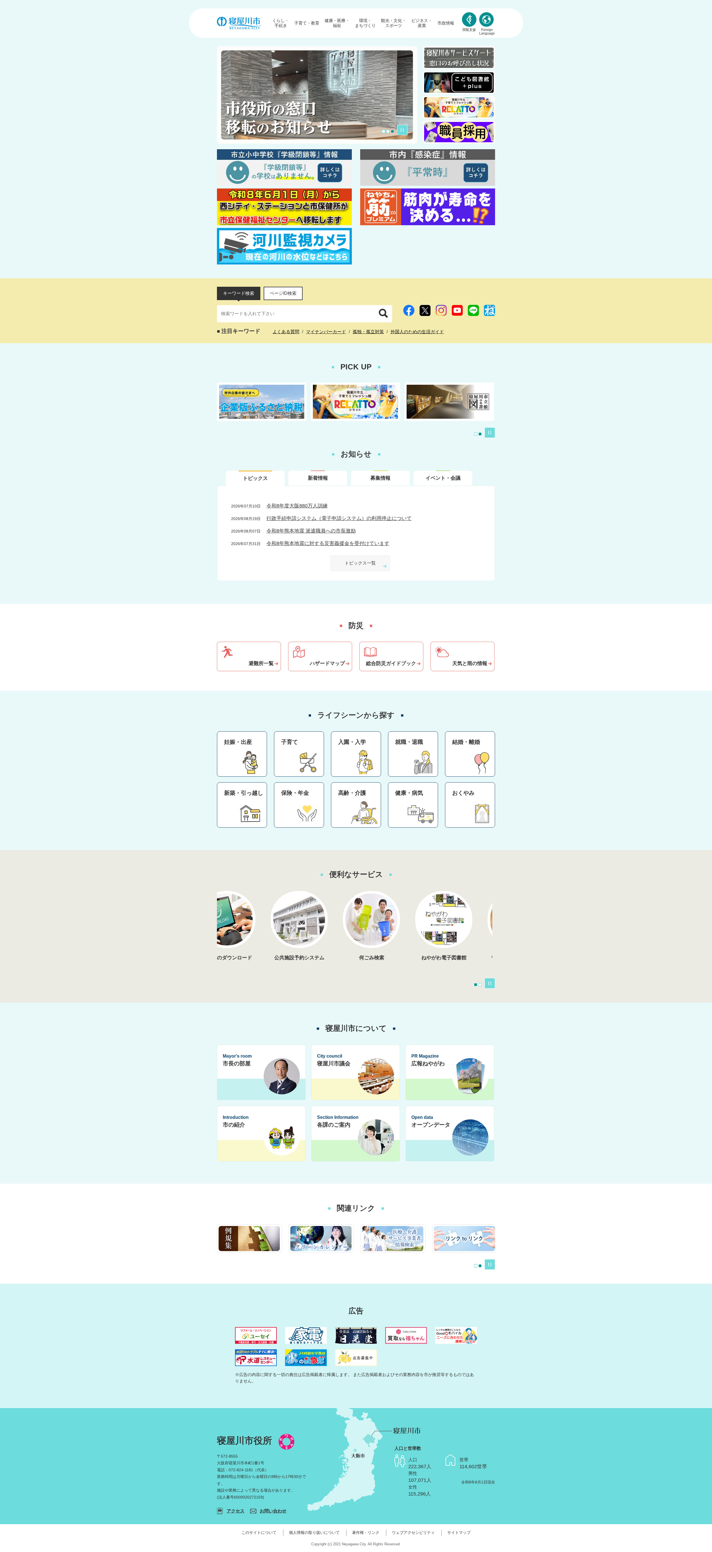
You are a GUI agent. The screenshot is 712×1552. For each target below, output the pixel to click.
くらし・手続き (280, 23)
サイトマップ (459, 1532)
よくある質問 (286, 331)
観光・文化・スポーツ (393, 23)
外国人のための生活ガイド (417, 331)
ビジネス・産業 (421, 23)
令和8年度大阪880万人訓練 (297, 506)
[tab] (238, 293)
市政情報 (445, 23)
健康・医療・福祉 (337, 23)
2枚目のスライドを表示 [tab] (388, 131)
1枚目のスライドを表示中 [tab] (475, 434)
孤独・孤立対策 (368, 331)
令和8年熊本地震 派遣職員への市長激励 (311, 531)
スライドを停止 (402, 130)
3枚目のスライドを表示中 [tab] (392, 131)
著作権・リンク (365, 1532)
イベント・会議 (443, 478)
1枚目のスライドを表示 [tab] (383, 131)
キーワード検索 (238, 293)
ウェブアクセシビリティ (413, 1532)
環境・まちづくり (365, 23)
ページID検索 (283, 293)
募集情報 (380, 478)
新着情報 (318, 478)
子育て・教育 (306, 23)
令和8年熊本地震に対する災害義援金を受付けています (327, 543)
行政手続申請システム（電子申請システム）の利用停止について (339, 518)
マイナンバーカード (326, 331)
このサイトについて (258, 1532)
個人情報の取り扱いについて (314, 1532)
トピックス (255, 478)
